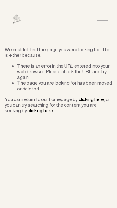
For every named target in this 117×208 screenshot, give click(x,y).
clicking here (91, 99)
